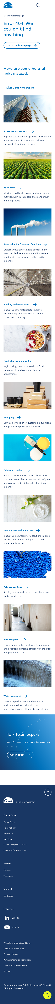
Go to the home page (19, 45)
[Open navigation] (48, 5)
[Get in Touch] (47, 995)
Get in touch (17, 754)
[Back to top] (47, 792)
